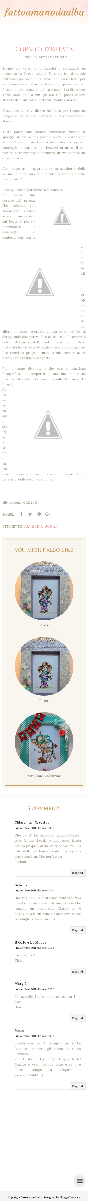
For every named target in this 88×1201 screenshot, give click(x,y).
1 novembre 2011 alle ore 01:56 (34, 828)
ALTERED (33, 526)
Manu (19, 1030)
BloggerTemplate (70, 1197)
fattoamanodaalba (44, 12)
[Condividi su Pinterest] (39, 514)
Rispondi (78, 872)
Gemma (21, 885)
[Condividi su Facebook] (21, 514)
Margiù (21, 984)
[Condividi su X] (30, 514)
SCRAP (51, 526)
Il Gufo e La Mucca (30, 942)
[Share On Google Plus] (48, 514)
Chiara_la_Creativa (32, 822)
